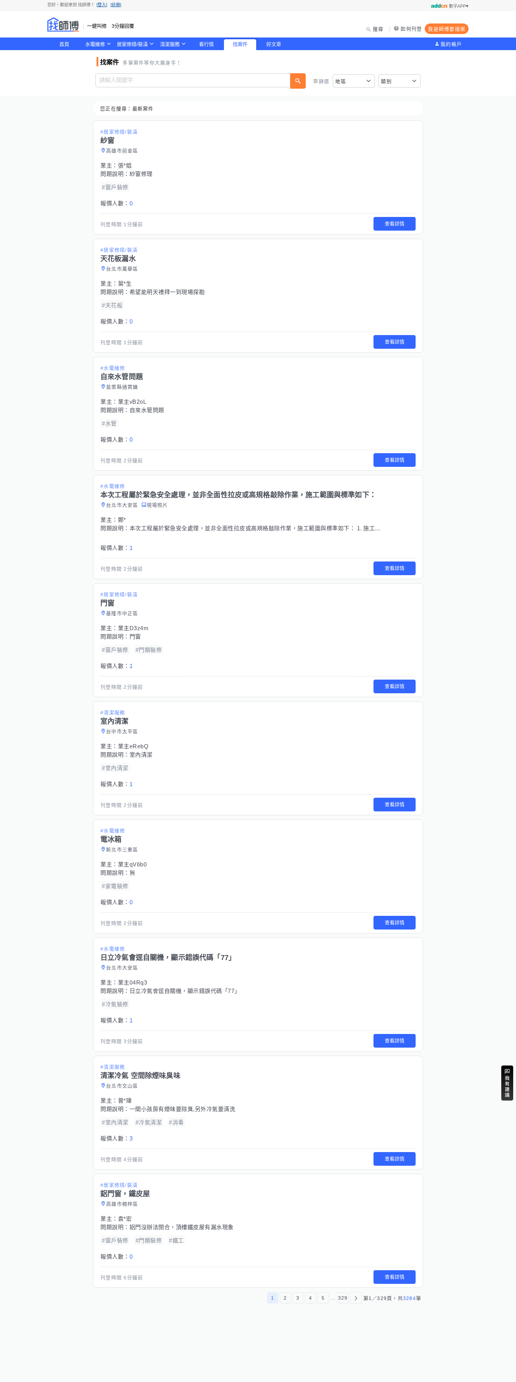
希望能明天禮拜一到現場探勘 (167, 292)
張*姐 (125, 166)
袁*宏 (125, 1219)
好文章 (273, 44)
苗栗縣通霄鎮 (122, 387)
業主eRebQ (133, 746)
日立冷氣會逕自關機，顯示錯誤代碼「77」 (185, 991)
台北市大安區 (122, 505)
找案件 (240, 44)
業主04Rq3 (132, 983)
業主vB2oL (132, 402)
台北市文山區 (122, 1086)
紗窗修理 (141, 174)
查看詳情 (394, 223)
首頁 (64, 44)
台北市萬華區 (122, 269)
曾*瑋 (125, 1101)
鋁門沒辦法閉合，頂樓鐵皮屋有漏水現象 (182, 1227)
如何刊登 (411, 29)
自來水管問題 (147, 410)
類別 (386, 81)
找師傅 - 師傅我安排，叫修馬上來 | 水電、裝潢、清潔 (63, 25)
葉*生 (125, 284)
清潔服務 (170, 44)
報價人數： (116, 203)
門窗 (135, 637)
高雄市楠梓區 (122, 1204)
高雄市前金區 (122, 151)
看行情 (206, 44)
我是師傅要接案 (446, 29)
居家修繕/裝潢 (132, 44)
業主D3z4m (133, 628)
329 (343, 1298)
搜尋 (378, 29)
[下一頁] (356, 1298)
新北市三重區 (122, 849)
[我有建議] (507, 1083)
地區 (340, 81)
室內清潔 (141, 755)
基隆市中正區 (122, 613)
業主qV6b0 (132, 864)
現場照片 (157, 505)
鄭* (122, 520)
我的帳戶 (451, 44)
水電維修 (95, 44)
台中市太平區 (122, 731)
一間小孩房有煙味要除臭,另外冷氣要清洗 (183, 1109)
